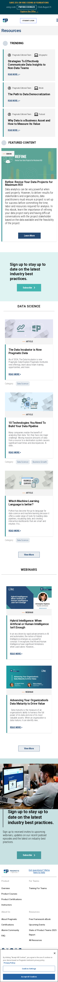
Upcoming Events (37, 924)
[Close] (55, 953)
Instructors (6, 905)
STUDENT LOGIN (28, 21)
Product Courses (9, 894)
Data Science (22, 383)
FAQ (3, 935)
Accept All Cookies (29, 977)
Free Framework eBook (40, 919)
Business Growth (40, 462)
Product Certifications (11, 899)
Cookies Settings (29, 969)
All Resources (35, 940)
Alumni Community (10, 930)
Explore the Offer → (29, 11)
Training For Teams (38, 888)
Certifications (7, 924)
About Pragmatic (9, 919)
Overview (5, 888)
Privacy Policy (9, 963)
